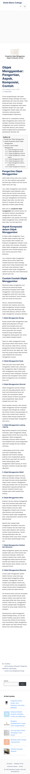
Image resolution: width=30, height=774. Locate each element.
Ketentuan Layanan (12, 766)
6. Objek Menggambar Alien (15, 161)
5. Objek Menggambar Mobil (15, 159)
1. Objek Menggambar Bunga (15, 149)
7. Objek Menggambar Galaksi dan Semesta (15, 163)
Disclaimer (10, 763)
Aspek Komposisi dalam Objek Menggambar (14, 142)
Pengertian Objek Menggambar (14, 139)
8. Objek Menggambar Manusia (16, 166)
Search (6, 681)
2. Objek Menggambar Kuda (15, 151)
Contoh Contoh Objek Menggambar (11, 146)
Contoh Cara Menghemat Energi (14, 671)
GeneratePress (15, 771)
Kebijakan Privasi (18, 763)
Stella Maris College (12, 3)
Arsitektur (7, 664)
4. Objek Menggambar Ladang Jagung (16, 156)
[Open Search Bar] (20, 6)
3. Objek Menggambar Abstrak (16, 153)
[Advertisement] (15, 26)
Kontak (21, 766)
